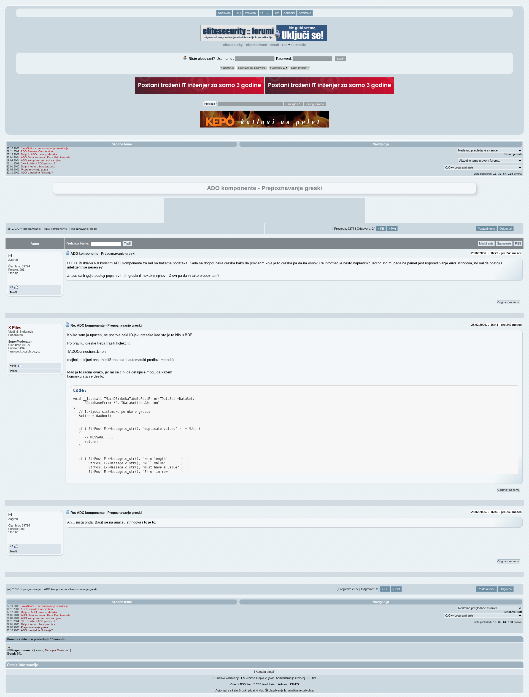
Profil (13, 292)
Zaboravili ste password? (252, 67)
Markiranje (486, 243)
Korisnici (289, 13)
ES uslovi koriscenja (225, 678)
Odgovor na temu (508, 302)
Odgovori (506, 228)
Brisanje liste (513, 154)
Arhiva (282, 684)
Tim (276, 13)
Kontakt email (265, 671)
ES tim (311, 678)
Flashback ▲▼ (279, 67)
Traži (127, 243)
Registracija (227, 67)
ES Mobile (298, 45)
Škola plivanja (274, 690)
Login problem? (300, 67)
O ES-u (265, 13)
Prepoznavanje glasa (34, 169)
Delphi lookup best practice (38, 166)
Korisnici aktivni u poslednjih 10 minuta (35, 639)
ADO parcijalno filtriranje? (37, 172)
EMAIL (274, 45)
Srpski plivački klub (251, 690)
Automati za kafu (226, 690)
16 (494, 173)
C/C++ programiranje (28, 228)
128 (510, 173)
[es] (9, 228)
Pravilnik (250, 13)
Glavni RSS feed (241, 684)
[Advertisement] (264, 210)
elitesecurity (233, 45)
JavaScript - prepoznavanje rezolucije (44, 148)
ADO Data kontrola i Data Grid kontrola (45, 157)
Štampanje (504, 243)
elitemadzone (256, 45)
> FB (381, 228)
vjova (39, 650)
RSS (284, 45)
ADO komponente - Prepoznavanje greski (70, 228)
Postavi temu (486, 228)
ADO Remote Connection (37, 151)
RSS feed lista (265, 684)
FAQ (238, 13)
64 (504, 173)
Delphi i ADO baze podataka (39, 154)
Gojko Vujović (265, 678)
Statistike (305, 13)
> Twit (392, 228)
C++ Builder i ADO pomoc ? (38, 163)
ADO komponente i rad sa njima (41, 160)
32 (499, 173)
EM (292, 684)
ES (297, 684)
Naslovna (224, 13)
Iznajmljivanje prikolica (299, 690)
